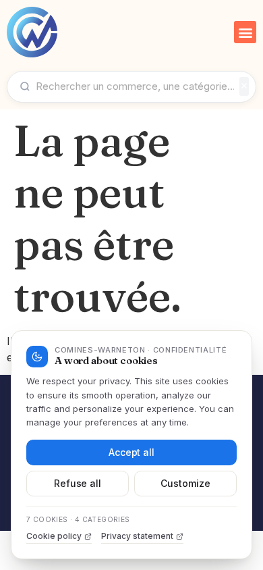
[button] (245, 32)
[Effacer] (244, 86)
